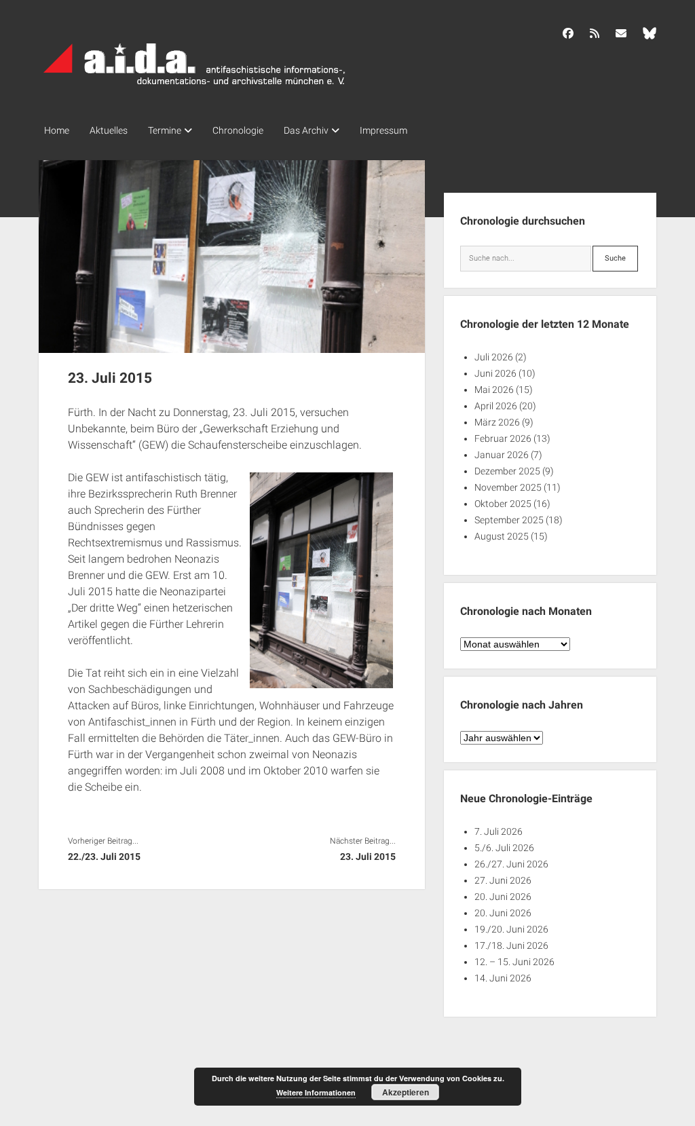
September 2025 (509, 519)
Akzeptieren (405, 1092)
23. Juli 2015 (368, 856)
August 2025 (501, 536)
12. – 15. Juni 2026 (514, 961)
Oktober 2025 (502, 503)
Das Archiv (306, 130)
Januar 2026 (501, 454)
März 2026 (497, 422)
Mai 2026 (494, 389)
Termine (164, 130)
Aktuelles (109, 130)
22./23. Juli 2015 (104, 856)
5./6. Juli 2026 (504, 847)
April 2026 (495, 405)
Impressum (383, 130)
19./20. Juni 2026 (511, 929)
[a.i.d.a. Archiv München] (195, 87)
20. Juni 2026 (502, 896)
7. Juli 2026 (498, 831)
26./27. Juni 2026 (511, 864)
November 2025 (508, 487)
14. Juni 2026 (502, 978)
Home (56, 130)
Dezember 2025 (507, 471)
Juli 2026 (493, 357)
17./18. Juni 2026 (511, 945)
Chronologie (237, 130)
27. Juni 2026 (502, 880)
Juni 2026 (495, 373)
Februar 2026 (502, 438)
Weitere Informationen (316, 1092)
